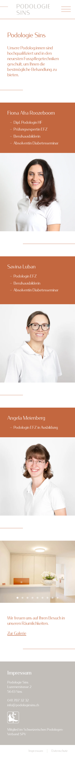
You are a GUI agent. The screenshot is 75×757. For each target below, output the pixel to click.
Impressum (36, 751)
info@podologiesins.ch (23, 705)
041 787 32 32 (18, 700)
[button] (66, 9)
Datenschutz (59, 751)
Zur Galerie (16, 633)
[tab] (18, 598)
